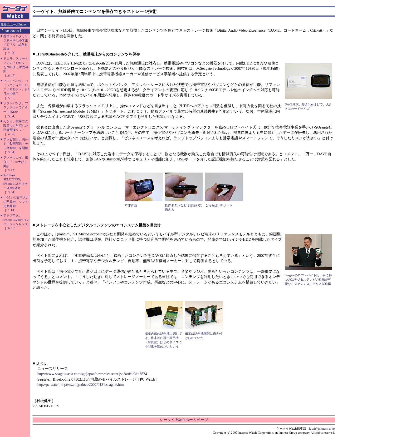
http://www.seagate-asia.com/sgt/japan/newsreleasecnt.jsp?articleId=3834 (92, 374)
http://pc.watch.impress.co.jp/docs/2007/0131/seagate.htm (80, 384)
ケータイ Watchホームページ (184, 420)
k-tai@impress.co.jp (322, 428)
